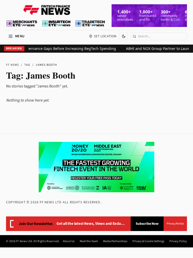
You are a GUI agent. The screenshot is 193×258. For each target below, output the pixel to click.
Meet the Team (89, 241)
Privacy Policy (178, 241)
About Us (69, 241)
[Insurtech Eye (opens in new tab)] (56, 23)
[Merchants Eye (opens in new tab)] (22, 23)
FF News (12, 65)
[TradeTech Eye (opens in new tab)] (90, 23)
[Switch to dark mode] (124, 36)
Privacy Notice (175, 223)
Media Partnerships (115, 241)
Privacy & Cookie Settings (148, 241)
